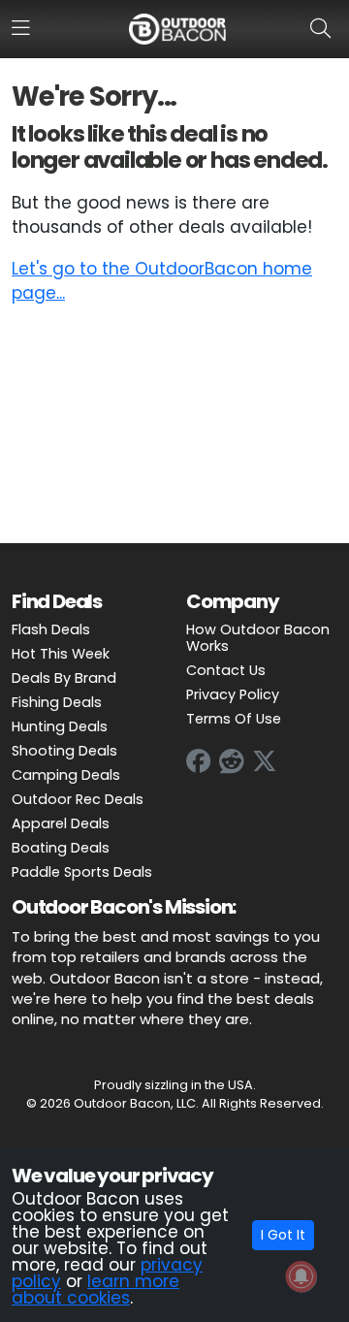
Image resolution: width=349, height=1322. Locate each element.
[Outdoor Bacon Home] (177, 28)
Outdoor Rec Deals (77, 799)
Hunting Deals (60, 726)
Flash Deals (51, 629)
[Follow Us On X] (264, 761)
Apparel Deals (61, 823)
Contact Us (226, 670)
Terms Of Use (233, 718)
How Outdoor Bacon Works (258, 638)
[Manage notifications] (301, 1276)
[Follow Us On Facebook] (198, 761)
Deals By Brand (64, 678)
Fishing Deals (57, 702)
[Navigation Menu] (21, 28)
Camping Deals (66, 775)
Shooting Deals (64, 750)
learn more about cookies (95, 1289)
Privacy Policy (232, 694)
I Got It (283, 1234)
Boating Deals (61, 847)
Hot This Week (61, 653)
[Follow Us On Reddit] (231, 761)
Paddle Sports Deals (82, 872)
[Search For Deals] (324, 28)
